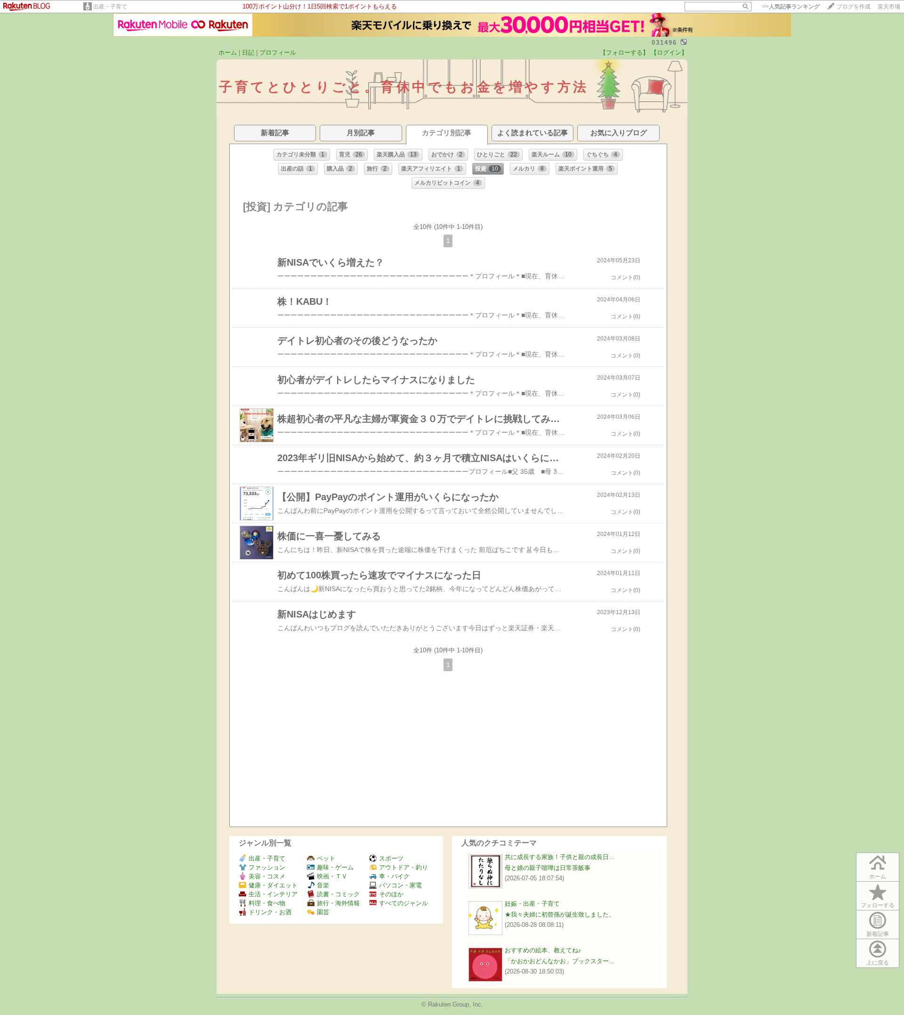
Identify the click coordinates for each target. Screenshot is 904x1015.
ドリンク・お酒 (270, 912)
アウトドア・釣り (403, 867)
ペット (326, 858)
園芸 (323, 912)
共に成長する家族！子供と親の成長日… (560, 857)
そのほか (391, 894)
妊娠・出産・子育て (532, 903)
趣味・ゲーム (335, 867)
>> (791, 6)
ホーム (227, 52)
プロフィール (277, 52)
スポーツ (391, 858)
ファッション (267, 867)
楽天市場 (889, 6)
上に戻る (877, 962)
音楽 (323, 885)
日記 (248, 52)
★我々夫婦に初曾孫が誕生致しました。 (560, 914)
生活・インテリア (273, 894)
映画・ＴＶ (332, 876)
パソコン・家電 (400, 885)
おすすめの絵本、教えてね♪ (543, 950)
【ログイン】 (669, 52)
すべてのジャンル (403, 903)
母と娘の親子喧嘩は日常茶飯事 (547, 867)
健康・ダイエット (273, 885)
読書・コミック (338, 894)
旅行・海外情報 (338, 903)
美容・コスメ (267, 876)
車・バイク (394, 876)
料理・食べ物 (267, 903)
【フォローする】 (624, 52)
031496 (664, 42)
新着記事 (877, 934)
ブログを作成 (854, 6)
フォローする (878, 905)
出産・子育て (110, 6)
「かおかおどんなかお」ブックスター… (560, 961)
